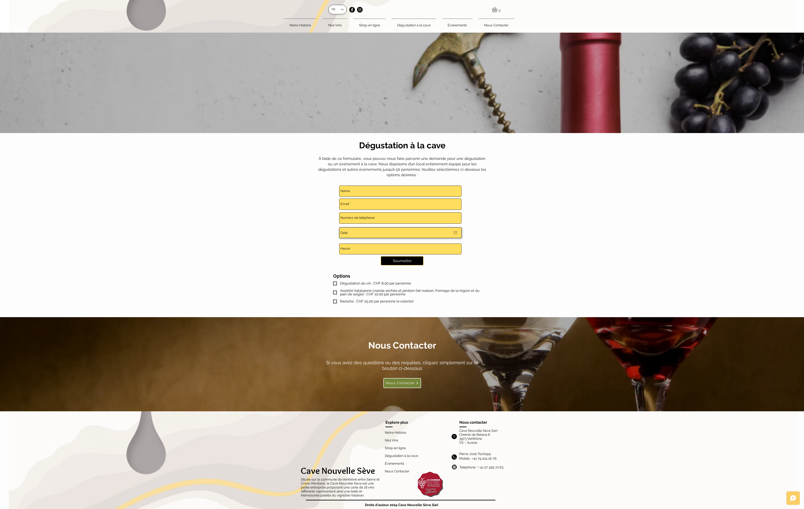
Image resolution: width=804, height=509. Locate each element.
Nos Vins (391, 440)
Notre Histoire (395, 433)
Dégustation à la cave (401, 456)
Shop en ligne (395, 448)
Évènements (395, 463)
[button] (497, 9)
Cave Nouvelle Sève (338, 470)
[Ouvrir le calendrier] (455, 232)
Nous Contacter (397, 471)
